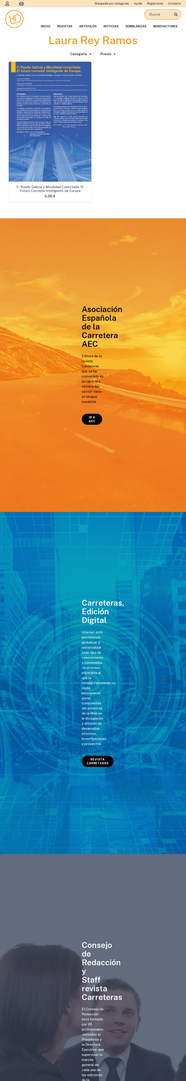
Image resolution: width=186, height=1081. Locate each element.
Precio (105, 54)
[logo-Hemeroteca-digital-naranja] (14, 19)
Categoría (78, 54)
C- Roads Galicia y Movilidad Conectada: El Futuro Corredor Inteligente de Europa (50, 189)
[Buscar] (176, 14)
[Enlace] (7, 3)
